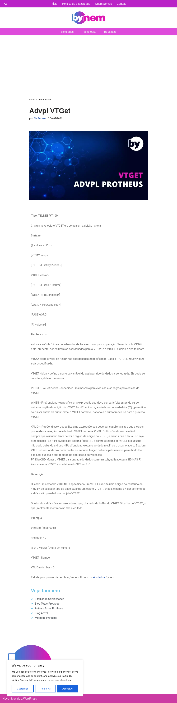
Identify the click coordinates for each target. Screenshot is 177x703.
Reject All (45, 688)
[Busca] (5, 3)
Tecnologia (89, 31)
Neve (6, 698)
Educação (110, 31)
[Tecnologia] (88, 18)
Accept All (67, 688)
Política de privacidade (76, 3)
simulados (98, 577)
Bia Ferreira (40, 118)
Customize (23, 688)
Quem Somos (103, 3)
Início (54, 3)
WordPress (30, 698)
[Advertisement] (88, 61)
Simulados (67, 31)
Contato (121, 3)
